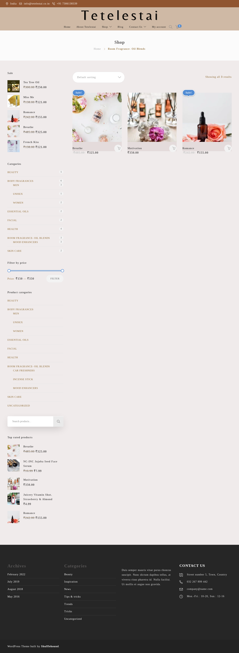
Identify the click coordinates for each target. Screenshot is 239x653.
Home (67, 26)
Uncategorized (18, 405)
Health (12, 229)
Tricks (68, 611)
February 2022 (16, 574)
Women (18, 202)
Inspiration (71, 581)
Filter (54, 278)
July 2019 (13, 581)
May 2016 (13, 596)
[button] (98, 77)
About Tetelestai (86, 26)
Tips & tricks (72, 596)
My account (159, 26)
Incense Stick (23, 379)
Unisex (18, 193)
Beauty (12, 172)
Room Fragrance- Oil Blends (28, 238)
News (67, 589)
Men (16, 185)
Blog (120, 26)
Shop (105, 26)
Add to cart (118, 148)
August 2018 (15, 589)
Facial (12, 220)
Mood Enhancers (25, 242)
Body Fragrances (20, 181)
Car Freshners (24, 370)
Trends (68, 604)
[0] (177, 27)
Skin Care (14, 251)
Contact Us (135, 26)
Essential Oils (18, 211)
